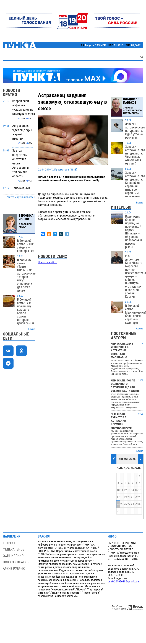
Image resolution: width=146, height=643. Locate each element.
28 (132, 504)
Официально (13, 556)
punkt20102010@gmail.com (124, 581)
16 (139, 490)
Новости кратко (15, 562)
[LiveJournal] (61, 234)
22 (136, 497)
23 (139, 497)
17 (118, 497)
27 (128, 504)
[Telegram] (67, 234)
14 (132, 490)
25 (121, 504)
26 (125, 504)
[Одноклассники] (49, 234)
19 (125, 497)
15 (136, 490)
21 (132, 497)
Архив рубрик (14, 569)
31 (118, 511)
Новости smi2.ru (47, 262)
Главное (9, 543)
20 (128, 497)
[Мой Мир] (55, 234)
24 (118, 504)
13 (128, 490)
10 (118, 490)
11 (121, 490)
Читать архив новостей (21, 197)
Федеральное (13, 549)
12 (125, 490)
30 (139, 504)
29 (136, 504)
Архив (31, 329)
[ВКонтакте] (43, 234)
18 (121, 497)
